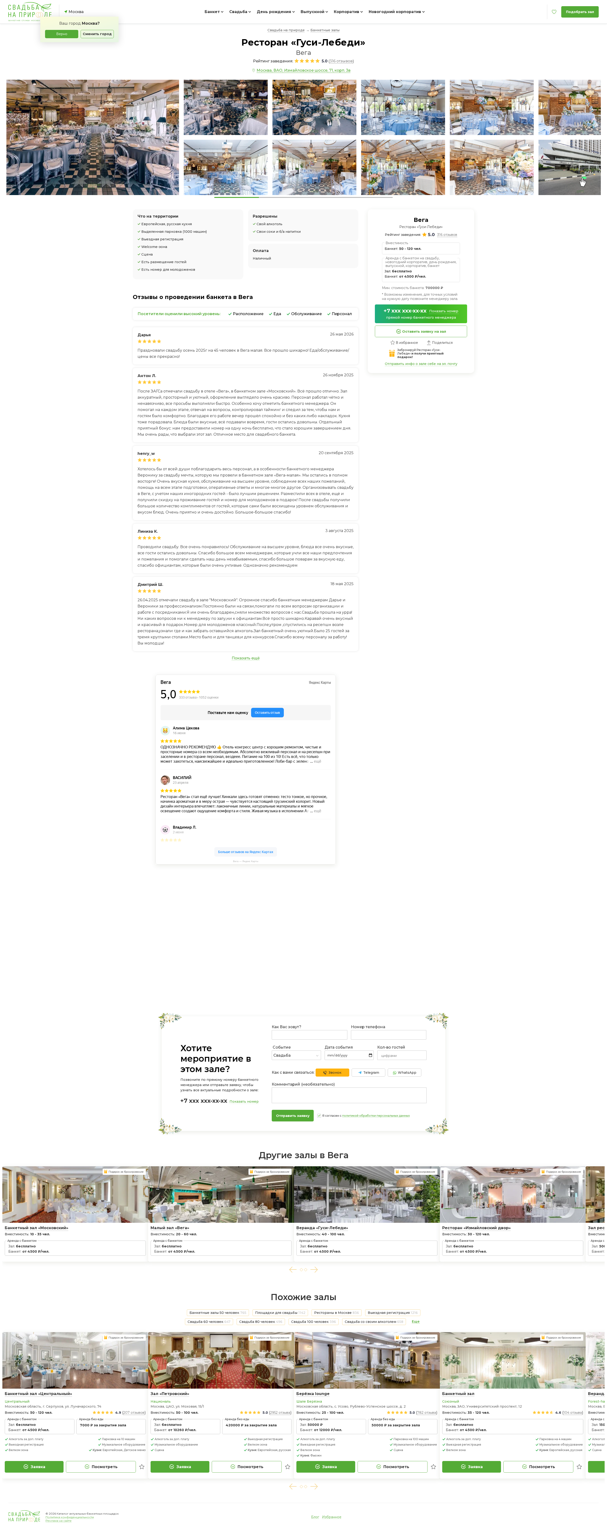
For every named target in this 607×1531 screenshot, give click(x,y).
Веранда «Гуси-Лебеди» (322, 1228)
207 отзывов (133, 1412)
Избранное (331, 1517)
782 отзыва (426, 1412)
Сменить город (97, 34)
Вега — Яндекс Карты (245, 861)
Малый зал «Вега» (170, 1228)
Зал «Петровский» (170, 1393)
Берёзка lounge (313, 1393)
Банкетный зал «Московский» (36, 1228)
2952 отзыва (280, 1412)
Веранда (597, 1393)
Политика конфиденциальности (70, 1517)
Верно (61, 34)
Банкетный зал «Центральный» (38, 1393)
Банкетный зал (458, 1393)
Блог (315, 1517)
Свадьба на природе (286, 30)
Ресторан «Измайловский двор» (476, 1228)
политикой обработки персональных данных (376, 1115)
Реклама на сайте (59, 1520)
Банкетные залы (325, 30)
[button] (293, 1269)
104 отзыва (572, 1412)
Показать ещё (246, 658)
